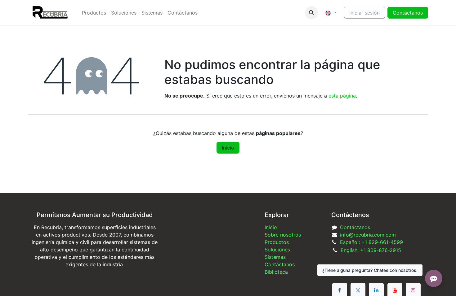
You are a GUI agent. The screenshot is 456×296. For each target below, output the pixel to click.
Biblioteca (276, 272)
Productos (277, 242)
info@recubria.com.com (368, 235)
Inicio (228, 148)
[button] (311, 12)
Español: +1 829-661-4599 (371, 242)
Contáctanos (355, 227)
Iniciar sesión (364, 13)
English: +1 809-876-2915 (371, 250)
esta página (342, 96)
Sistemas (275, 257)
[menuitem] (94, 13)
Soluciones (277, 249)
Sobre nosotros (283, 235)
